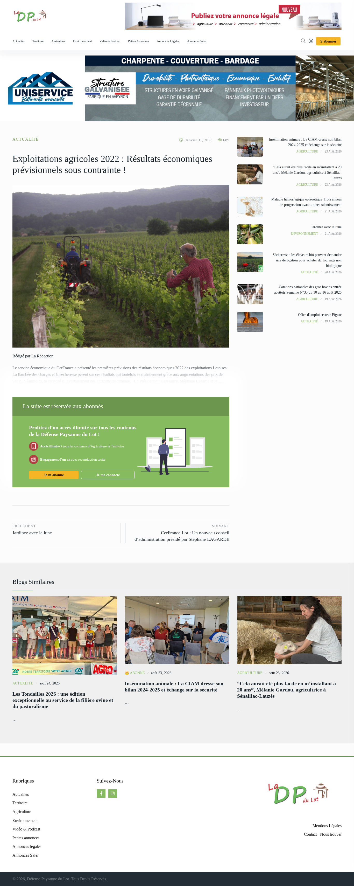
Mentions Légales (327, 825)
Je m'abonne (54, 475)
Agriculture (58, 41)
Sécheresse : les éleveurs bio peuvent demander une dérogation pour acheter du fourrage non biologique (307, 260)
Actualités (18, 41)
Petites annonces (138, 41)
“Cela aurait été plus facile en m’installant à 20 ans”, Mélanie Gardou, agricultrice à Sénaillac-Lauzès (307, 172)
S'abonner (328, 41)
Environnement (82, 41)
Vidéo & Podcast (110, 41)
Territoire (38, 41)
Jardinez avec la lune (32, 529)
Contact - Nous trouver (323, 834)
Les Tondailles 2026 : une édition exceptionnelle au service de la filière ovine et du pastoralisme (62, 700)
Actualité (25, 139)
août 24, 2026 (49, 683)
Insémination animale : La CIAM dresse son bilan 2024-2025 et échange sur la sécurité (174, 687)
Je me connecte (108, 475)
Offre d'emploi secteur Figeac (320, 315)
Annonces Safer (197, 41)
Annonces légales (168, 41)
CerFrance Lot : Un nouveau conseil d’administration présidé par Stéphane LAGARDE (181, 533)
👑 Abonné (135, 673)
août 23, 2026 (161, 673)
